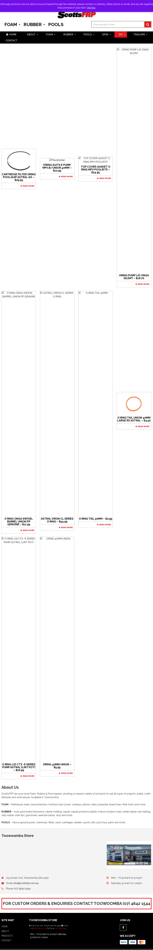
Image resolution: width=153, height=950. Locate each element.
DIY (121, 34)
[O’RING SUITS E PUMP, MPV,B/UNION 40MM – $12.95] (57, 159)
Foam (10, 24)
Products (7, 936)
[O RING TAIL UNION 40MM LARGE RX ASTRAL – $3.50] (134, 403)
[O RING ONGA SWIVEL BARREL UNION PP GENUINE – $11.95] (19, 403)
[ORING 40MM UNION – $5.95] (57, 649)
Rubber (33, 24)
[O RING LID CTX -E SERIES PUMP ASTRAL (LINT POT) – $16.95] (19, 649)
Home (4, 926)
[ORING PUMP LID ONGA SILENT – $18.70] (134, 159)
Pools (56, 24)
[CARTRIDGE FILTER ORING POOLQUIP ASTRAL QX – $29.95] (18, 159)
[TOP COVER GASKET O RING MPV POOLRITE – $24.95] (95, 159)
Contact (11, 40)
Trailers (139, 34)
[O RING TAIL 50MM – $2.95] (95, 403)
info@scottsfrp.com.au (26, 883)
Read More (28, 186)
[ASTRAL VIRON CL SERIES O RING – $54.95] (57, 403)
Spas (105, 34)
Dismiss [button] (91, 7)
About (31, 34)
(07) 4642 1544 (22, 888)
